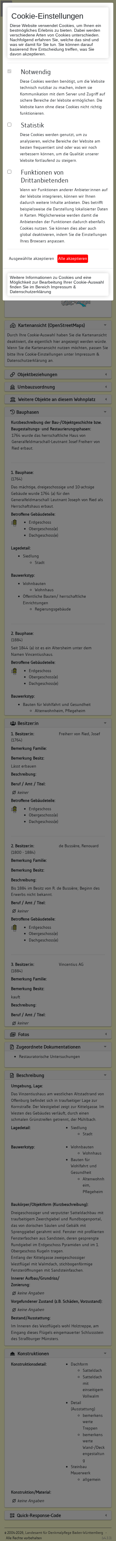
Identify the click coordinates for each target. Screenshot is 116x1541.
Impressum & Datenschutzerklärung (43, 289)
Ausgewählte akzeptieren (31, 258)
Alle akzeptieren (72, 258)
